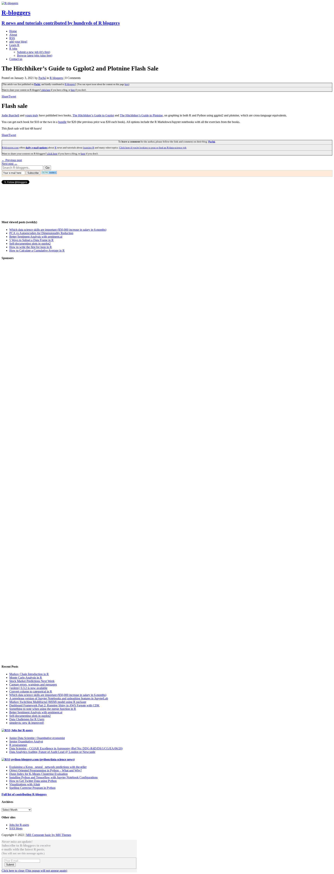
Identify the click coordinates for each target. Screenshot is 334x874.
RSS (12, 38)
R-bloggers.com (10, 147)
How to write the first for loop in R (30, 247)
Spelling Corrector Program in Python (32, 787)
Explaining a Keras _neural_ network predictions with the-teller (48, 767)
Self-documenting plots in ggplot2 (30, 243)
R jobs (13, 48)
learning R (88, 147)
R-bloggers (70, 84)
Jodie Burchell (10, 115)
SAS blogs (15, 828)
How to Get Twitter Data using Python (33, 780)
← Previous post (12, 160)
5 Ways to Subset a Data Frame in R (31, 240)
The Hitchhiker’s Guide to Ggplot (93, 115)
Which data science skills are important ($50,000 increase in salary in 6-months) (57, 229)
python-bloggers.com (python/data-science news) (43, 759)
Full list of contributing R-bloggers (24, 794)
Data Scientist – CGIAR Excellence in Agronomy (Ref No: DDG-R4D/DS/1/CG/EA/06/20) (66, 748)
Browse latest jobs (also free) (34, 55)
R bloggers (56, 78)
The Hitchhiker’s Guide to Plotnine (141, 115)
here (127, 84)
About (13, 34)
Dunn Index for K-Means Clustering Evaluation (38, 774)
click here (45, 90)
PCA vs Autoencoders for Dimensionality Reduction (41, 233)
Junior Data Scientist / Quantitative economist (37, 738)
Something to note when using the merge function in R (42, 708)
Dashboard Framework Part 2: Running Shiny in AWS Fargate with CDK (54, 705)
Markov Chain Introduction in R (29, 674)
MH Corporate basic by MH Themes (48, 835)
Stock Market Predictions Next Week (32, 681)
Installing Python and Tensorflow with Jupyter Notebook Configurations (53, 777)
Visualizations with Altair (24, 784)
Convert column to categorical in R (30, 691)
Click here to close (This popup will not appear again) (34, 870)
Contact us (15, 59)
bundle (62, 122)
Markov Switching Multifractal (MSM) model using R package (47, 702)
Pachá (42, 78)
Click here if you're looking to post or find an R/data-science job (152, 147)
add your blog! (18, 41)
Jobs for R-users (22, 730)
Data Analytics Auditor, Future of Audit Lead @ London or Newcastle (52, 752)
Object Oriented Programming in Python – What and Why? (45, 770)
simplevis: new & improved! (26, 722)
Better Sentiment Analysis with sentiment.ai (35, 236)
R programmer (18, 745)
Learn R (14, 45)
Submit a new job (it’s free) (33, 52)
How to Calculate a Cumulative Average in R (37, 250)
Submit (10, 864)
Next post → (9, 163)
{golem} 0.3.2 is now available (28, 688)
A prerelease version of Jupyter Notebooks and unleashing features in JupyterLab (58, 698)
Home (13, 31)
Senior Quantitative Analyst (26, 741)
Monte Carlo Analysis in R (25, 677)
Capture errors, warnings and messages (33, 684)
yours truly (31, 115)
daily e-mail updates (37, 147)
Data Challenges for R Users (26, 719)
